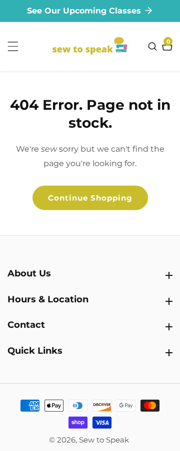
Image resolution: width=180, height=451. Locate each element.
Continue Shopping (90, 198)
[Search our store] (154, 46)
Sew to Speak (104, 440)
